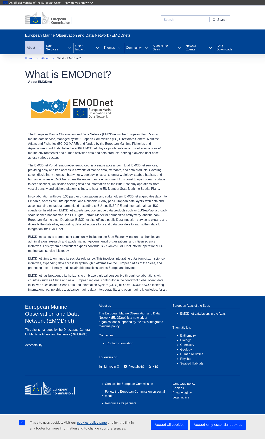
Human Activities (191, 354)
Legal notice (180, 397)
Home (28, 58)
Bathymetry (188, 335)
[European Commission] (51, 18)
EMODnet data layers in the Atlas (203, 313)
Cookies (178, 388)
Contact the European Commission (129, 383)
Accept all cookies (169, 425)
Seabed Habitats (191, 363)
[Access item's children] (40, 47)
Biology (185, 340)
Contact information (120, 343)
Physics (185, 358)
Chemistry (187, 344)
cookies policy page (92, 422)
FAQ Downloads (224, 47)
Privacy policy (182, 392)
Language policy (183, 383)
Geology (186, 349)
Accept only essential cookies (218, 425)
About (44, 58)
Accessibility (33, 345)
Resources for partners (120, 403)
